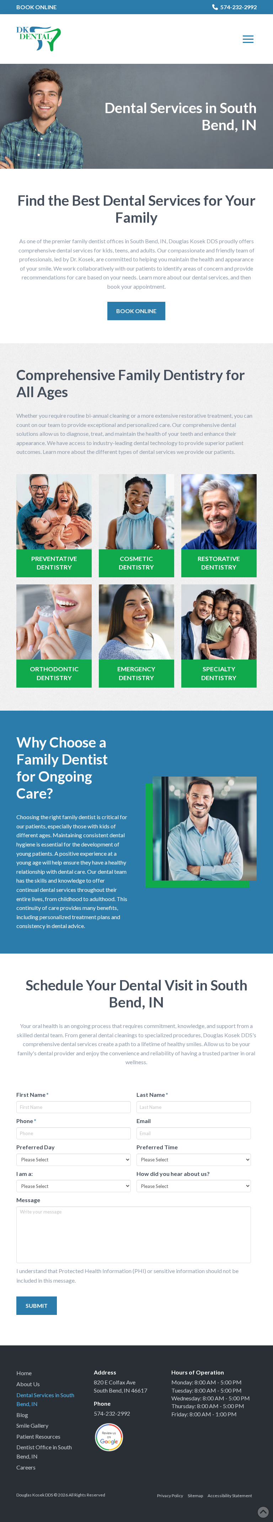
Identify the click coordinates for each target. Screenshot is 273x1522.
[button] (248, 39)
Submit (37, 1305)
